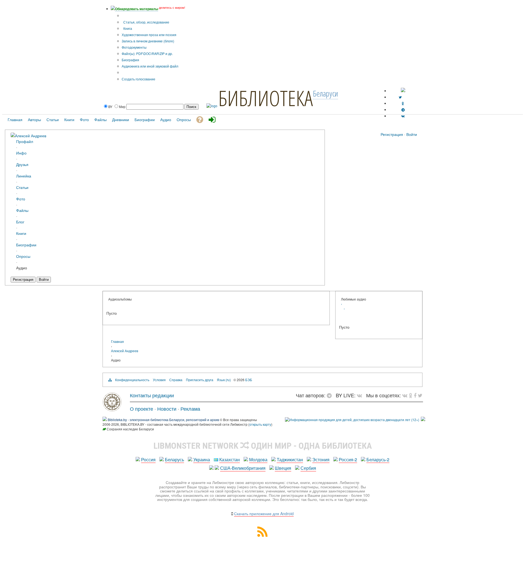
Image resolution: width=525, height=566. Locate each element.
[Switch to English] (403, 90)
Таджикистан (290, 459)
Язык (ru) (224, 379)
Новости (166, 408)
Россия (148, 459)
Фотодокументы (134, 47)
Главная (117, 341)
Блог (20, 221)
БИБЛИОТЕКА (265, 97)
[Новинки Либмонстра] (410, 395)
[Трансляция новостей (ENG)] (400, 97)
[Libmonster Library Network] (423, 419)
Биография (130, 59)
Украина (201, 459)
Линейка (23, 176)
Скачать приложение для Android (264, 513)
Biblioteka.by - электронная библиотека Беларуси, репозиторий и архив (163, 419)
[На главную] (112, 409)
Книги (21, 233)
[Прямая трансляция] (361, 395)
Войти (411, 134)
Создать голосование (138, 79)
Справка (175, 379)
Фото (20, 199)
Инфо (21, 153)
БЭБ (248, 379)
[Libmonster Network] (352, 419)
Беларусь (174, 459)
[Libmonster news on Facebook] (415, 395)
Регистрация (392, 134)
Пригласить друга (199, 379)
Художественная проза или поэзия (149, 34)
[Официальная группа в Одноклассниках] (403, 103)
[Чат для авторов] (330, 395)
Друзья (22, 164)
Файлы (22, 210)
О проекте (141, 408)
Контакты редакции (152, 395)
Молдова (258, 459)
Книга (127, 28)
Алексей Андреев (30, 135)
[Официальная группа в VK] (403, 115)
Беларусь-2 (377, 459)
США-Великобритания (243, 468)
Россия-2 (348, 459)
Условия (159, 379)
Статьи (22, 187)
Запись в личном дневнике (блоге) (148, 41)
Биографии (26, 244)
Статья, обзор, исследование (145, 22)
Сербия (308, 468)
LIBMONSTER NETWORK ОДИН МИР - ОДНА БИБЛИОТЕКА (262, 445)
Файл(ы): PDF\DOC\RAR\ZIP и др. (147, 53)
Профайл (24, 141)
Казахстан (229, 459)
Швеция (283, 468)
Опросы (23, 256)
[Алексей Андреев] (13, 135)
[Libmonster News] (420, 395)
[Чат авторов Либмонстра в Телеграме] (403, 109)
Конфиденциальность (132, 379)
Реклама (190, 408)
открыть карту (260, 424)
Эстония (320, 459)
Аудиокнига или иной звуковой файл (150, 66)
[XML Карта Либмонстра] (262, 535)
